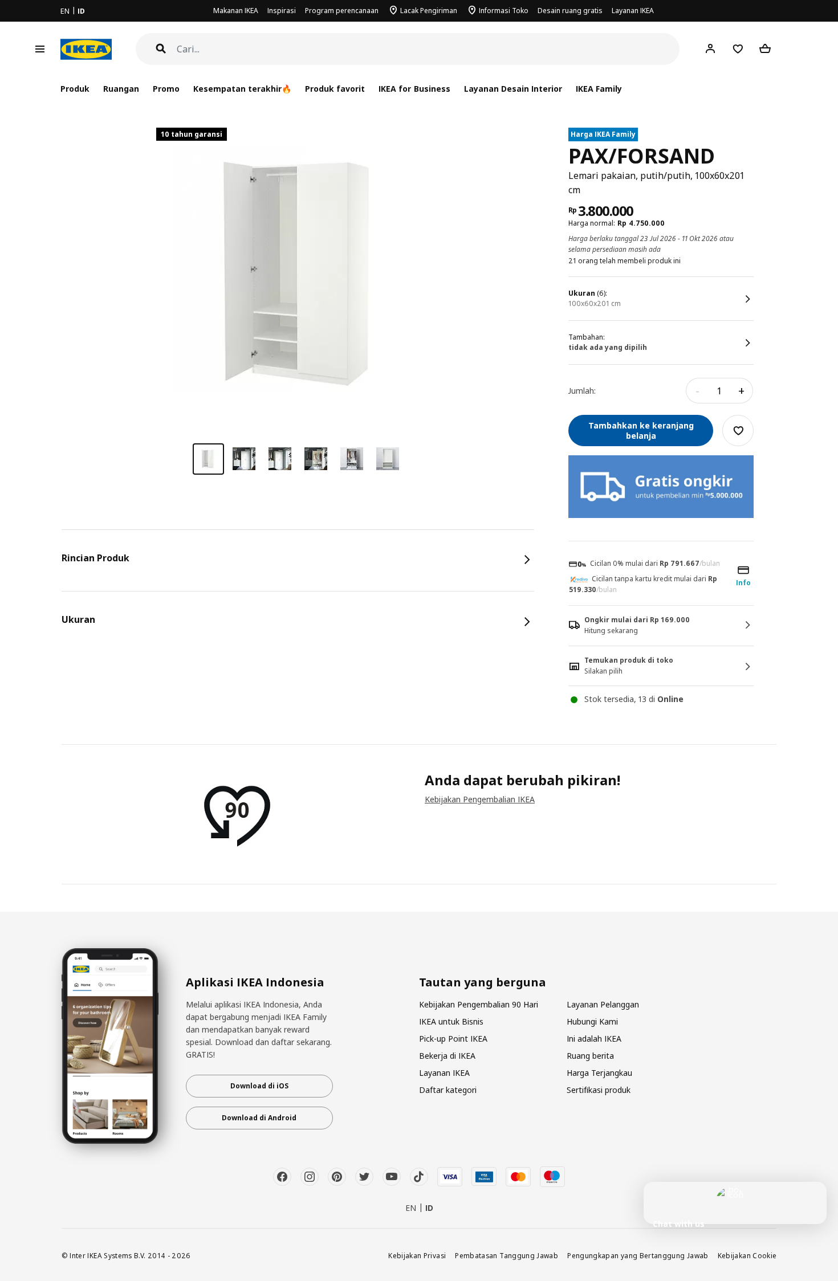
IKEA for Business (414, 88)
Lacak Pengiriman (428, 10)
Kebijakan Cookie (747, 1255)
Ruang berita (590, 1055)
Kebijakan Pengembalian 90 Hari (478, 1004)
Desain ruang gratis (570, 10)
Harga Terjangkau (599, 1072)
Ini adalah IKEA (594, 1038)
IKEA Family (599, 88)
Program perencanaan (342, 10)
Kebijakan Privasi (417, 1255)
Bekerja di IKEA (447, 1055)
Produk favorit (335, 88)
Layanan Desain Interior (513, 88)
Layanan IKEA (633, 10)
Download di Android (259, 1118)
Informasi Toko (503, 10)
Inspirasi (281, 10)
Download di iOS (259, 1086)
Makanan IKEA (235, 10)
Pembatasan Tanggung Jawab (506, 1255)
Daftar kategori (448, 1089)
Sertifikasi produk (598, 1089)
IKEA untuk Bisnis (451, 1021)
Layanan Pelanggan (603, 1004)
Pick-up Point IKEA (453, 1038)
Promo (166, 88)
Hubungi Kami (592, 1021)
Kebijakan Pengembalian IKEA (480, 799)
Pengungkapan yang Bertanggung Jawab (638, 1255)
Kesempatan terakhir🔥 (242, 88)
